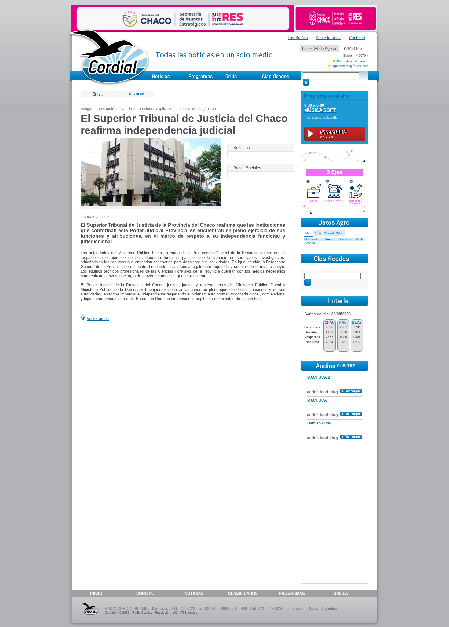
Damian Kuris (319, 423)
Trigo (339, 233)
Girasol (329, 233)
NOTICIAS (193, 593)
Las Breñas (298, 37)
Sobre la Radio (328, 37)
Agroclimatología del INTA (350, 66)
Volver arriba (98, 318)
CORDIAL (145, 593)
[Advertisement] (132, 366)
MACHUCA (317, 400)
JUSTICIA (136, 94)
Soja (318, 233)
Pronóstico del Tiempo (352, 61)
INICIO (96, 593)
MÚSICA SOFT (320, 110)
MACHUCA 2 (318, 377)
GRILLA (340, 593)
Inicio (101, 95)
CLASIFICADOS (243, 593)
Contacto (357, 37)
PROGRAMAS (292, 593)
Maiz (308, 233)
